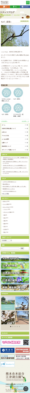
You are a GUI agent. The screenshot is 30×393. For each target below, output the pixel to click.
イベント (6, 209)
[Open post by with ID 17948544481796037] (8, 317)
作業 (5, 215)
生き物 (5, 229)
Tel (6, 6)
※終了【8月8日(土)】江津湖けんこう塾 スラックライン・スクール (15, 162)
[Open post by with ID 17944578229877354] (22, 317)
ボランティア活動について (9, 149)
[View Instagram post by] (13, 308)
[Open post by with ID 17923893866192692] (22, 303)
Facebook (26, 6)
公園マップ (5, 142)
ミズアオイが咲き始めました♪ (9, 181)
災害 (5, 226)
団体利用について (6, 146)
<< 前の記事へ (4, 121)
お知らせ (4, 132)
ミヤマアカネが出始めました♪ (9, 191)
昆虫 (5, 217)
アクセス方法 (5, 135)
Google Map (15, 388)
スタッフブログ (6, 207)
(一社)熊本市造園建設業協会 (18, 391)
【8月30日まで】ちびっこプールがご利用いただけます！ (14, 168)
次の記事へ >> (25, 121)
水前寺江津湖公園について (9, 128)
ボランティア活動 (8, 212)
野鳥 (5, 232)
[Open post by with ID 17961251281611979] (8, 303)
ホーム (3, 125)
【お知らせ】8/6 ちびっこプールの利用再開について (14, 165)
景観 (5, 220)
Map (16, 6)
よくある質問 (5, 139)
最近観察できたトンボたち (9, 188)
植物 (5, 223)
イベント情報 (6, 204)
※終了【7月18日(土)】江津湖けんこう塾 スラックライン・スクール (15, 172)
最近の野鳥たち (6, 184)
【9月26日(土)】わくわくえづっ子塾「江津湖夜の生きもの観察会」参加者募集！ (15, 158)
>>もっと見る (5, 193)
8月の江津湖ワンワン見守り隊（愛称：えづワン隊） (14, 186)
